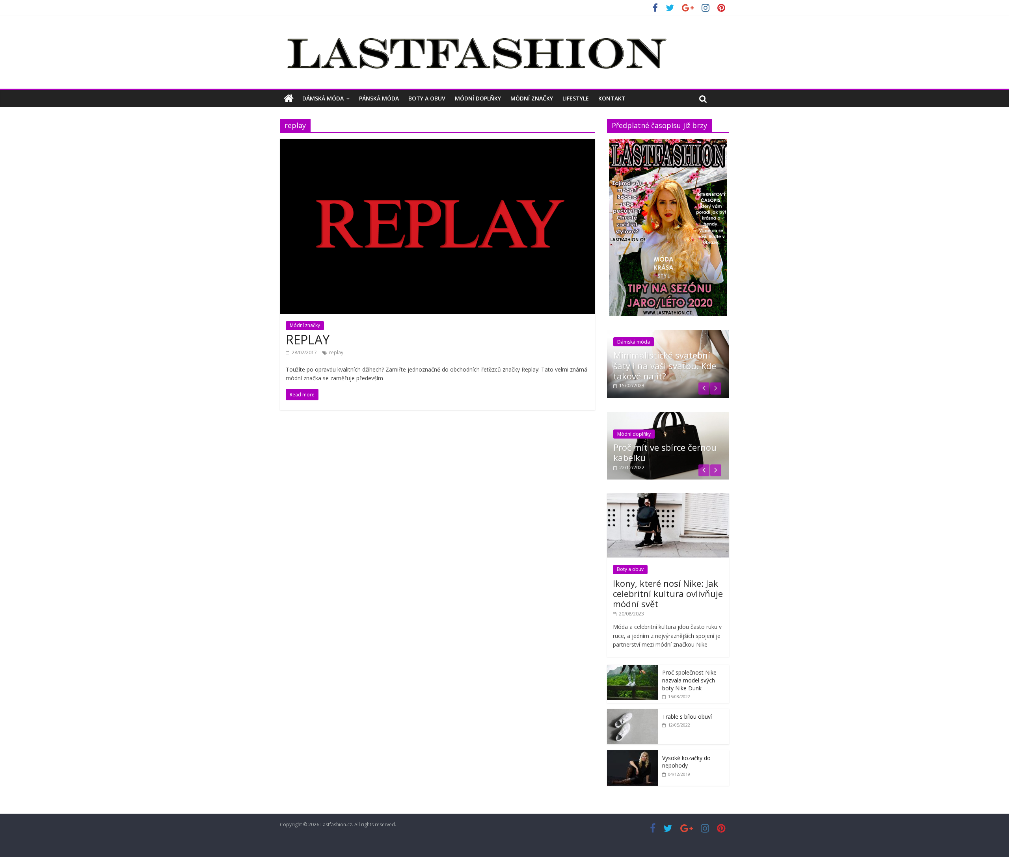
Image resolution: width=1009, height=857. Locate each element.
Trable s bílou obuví (687, 716)
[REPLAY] (437, 143)
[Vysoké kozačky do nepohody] (632, 754)
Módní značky (531, 98)
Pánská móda (379, 98)
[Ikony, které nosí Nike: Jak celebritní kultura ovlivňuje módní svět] (668, 497)
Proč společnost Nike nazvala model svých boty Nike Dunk (689, 680)
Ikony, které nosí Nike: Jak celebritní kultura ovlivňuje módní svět (668, 593)
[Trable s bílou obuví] (632, 713)
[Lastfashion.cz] (289, 98)
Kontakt (612, 98)
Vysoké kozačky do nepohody (686, 762)
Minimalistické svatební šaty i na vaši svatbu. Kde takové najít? (664, 365)
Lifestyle (575, 98)
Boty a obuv (426, 98)
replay (336, 352)
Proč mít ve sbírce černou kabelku (665, 452)
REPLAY (308, 339)
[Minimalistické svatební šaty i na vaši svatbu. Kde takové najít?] (668, 334)
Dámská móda (323, 98)
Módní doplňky (478, 98)
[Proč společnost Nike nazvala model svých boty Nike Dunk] (632, 669)
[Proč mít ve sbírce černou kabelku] (668, 416)
